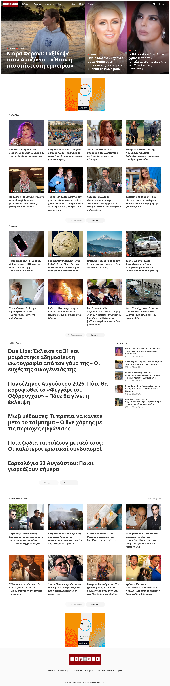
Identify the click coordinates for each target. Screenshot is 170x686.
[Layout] (10, 4)
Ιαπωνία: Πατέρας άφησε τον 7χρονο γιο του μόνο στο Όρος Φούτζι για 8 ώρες (104, 264)
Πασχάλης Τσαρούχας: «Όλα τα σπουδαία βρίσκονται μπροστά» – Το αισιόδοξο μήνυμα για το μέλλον (26, 201)
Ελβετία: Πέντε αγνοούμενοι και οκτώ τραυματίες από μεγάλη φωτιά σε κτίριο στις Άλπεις (64, 313)
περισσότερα (153, 498)
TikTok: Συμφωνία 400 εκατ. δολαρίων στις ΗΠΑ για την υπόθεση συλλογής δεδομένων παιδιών (25, 265)
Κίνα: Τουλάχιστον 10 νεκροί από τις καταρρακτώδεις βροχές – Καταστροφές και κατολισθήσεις (142, 313)
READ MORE (72, 72)
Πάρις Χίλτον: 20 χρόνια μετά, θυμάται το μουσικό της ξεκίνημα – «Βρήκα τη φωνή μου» (105, 63)
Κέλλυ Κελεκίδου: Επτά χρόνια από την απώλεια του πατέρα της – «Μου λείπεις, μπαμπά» (147, 61)
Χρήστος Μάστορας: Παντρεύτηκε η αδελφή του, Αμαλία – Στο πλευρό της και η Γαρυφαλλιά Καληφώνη (143, 589)
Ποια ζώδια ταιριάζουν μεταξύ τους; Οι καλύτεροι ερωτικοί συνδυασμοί (55, 445)
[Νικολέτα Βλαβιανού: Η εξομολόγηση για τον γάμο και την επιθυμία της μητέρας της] (26, 133)
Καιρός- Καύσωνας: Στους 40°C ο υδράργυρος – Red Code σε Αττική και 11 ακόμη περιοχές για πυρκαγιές (65, 154)
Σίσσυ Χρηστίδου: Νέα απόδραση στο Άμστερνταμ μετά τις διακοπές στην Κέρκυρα (102, 154)
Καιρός (63, 143)
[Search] (163, 4)
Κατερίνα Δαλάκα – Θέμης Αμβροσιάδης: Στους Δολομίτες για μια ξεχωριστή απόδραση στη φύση (142, 154)
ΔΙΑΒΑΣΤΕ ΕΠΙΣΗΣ (19, 498)
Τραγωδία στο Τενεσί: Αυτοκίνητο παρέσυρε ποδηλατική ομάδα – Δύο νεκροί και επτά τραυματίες (142, 265)
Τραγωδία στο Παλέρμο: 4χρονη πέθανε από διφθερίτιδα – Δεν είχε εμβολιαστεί (23, 313)
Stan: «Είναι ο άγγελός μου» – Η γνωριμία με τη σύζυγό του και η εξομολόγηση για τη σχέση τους (64, 589)
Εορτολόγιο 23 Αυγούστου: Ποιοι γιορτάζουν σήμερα (51, 466)
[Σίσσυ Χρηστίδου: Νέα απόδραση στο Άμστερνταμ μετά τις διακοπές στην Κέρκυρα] (104, 133)
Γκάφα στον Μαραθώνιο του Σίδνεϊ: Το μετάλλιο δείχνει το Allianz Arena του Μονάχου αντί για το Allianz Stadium (65, 265)
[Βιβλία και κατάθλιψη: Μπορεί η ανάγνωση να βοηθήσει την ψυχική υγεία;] (104, 517)
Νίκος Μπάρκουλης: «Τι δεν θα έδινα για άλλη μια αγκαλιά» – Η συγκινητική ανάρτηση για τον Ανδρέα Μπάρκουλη (142, 540)
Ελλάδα (21, 48)
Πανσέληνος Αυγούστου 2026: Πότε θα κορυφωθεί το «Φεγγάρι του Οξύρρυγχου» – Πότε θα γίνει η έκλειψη (58, 392)
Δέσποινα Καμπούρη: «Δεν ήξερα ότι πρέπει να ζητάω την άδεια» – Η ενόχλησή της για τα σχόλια (142, 201)
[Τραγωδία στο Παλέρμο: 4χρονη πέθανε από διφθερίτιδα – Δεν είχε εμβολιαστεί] (26, 292)
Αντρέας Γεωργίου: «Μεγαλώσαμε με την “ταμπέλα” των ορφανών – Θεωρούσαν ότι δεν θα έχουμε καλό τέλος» (104, 203)
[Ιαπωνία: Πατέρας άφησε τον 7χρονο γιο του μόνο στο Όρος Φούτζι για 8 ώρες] (104, 244)
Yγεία (93, 527)
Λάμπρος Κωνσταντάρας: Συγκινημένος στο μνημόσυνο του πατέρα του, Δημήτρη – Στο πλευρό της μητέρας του (26, 538)
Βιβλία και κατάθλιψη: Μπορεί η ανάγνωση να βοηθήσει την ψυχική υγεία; (103, 537)
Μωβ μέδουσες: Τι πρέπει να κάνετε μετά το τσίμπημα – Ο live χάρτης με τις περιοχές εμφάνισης (55, 422)
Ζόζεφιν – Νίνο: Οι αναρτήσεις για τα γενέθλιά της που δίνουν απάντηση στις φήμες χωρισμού (26, 589)
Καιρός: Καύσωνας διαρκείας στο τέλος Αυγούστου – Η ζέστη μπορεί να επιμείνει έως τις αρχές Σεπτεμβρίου (65, 538)
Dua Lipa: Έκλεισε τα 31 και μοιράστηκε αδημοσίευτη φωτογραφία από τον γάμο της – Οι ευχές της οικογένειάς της (54, 360)
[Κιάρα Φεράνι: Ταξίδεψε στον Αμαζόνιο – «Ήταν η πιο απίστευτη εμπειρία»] (43, 37)
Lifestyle (12, 48)
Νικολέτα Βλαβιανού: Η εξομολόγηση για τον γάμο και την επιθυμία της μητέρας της (26, 153)
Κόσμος (25, 255)
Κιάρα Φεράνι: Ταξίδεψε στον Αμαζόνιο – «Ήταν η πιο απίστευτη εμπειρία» (40, 59)
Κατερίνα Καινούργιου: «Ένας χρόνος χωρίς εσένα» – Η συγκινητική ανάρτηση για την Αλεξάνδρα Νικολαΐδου (104, 589)
